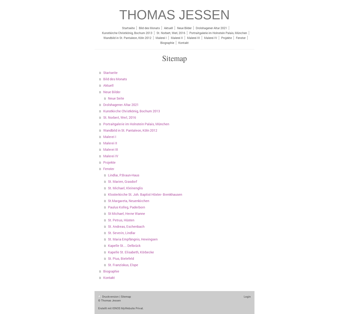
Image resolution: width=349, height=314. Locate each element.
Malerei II (110, 143)
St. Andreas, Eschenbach (126, 226)
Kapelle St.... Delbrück (124, 246)
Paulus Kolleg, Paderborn (126, 207)
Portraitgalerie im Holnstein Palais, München (136, 124)
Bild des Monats (115, 79)
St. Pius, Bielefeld (121, 258)
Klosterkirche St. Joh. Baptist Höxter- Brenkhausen (145, 194)
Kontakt (109, 278)
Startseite (110, 73)
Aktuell (108, 85)
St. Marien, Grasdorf (122, 181)
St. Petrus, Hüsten (121, 220)
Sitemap (126, 296)
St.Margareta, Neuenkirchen (128, 201)
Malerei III (110, 149)
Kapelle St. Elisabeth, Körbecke (131, 252)
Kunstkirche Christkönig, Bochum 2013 (131, 111)
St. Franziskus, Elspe (123, 265)
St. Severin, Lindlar (121, 233)
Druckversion (110, 296)
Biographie (111, 271)
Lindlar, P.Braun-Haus (123, 175)
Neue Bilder (112, 92)
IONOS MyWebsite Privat (127, 308)
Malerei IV (110, 156)
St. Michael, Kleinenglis (125, 188)
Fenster (108, 169)
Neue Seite (116, 98)
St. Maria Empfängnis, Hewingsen (133, 239)
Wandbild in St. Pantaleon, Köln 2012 (130, 130)
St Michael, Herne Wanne (126, 214)
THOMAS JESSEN (174, 14)
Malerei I (109, 137)
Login (247, 296)
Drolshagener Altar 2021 (121, 105)
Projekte (109, 162)
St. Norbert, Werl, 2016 (119, 117)
